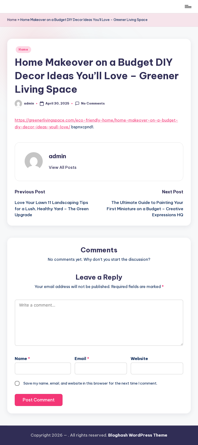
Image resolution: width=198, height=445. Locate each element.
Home (12, 20)
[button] (63, 167)
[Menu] (188, 6)
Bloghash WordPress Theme (137, 435)
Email (82, 358)
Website (139, 358)
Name (22, 358)
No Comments (93, 103)
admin (57, 156)
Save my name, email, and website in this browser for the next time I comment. (90, 383)
